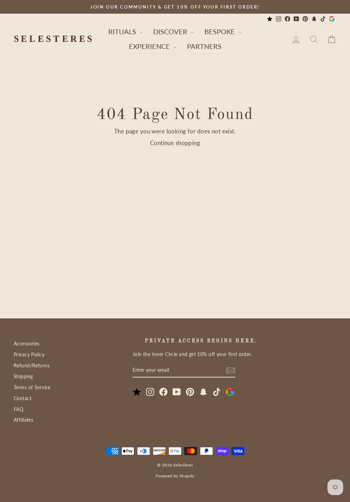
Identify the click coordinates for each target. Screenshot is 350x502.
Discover (171, 31)
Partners (204, 46)
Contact (22, 398)
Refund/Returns (32, 365)
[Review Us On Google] (331, 19)
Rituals (123, 31)
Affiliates (23, 420)
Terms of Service (32, 387)
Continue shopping (175, 142)
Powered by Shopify (175, 475)
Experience (150, 46)
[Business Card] (269, 19)
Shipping (23, 376)
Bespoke (220, 31)
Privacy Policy (29, 354)
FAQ (18, 409)
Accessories (27, 343)
